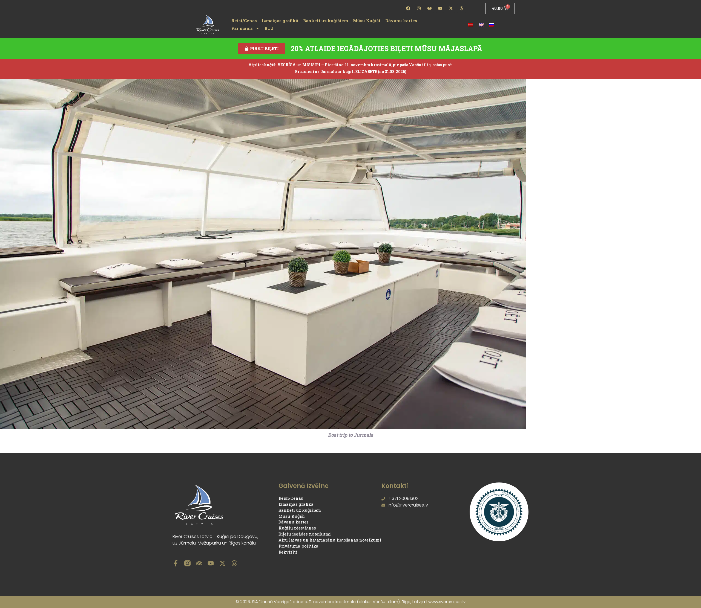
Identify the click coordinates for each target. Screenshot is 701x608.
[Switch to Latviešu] (471, 24)
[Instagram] (419, 8)
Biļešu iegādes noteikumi (304, 534)
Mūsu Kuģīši (366, 20)
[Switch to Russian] (491, 24)
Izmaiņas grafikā (280, 20)
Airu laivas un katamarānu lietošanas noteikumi (329, 540)
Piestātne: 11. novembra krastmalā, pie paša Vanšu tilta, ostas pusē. (389, 64)
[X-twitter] (451, 8)
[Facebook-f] (176, 563)
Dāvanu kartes (401, 20)
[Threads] (461, 8)
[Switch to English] (481, 24)
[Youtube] (440, 8)
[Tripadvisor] (430, 8)
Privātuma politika (298, 546)
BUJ (269, 28)
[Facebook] (408, 8)
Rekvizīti (287, 552)
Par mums (242, 28)
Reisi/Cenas (244, 20)
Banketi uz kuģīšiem (325, 20)
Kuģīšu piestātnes (297, 528)
